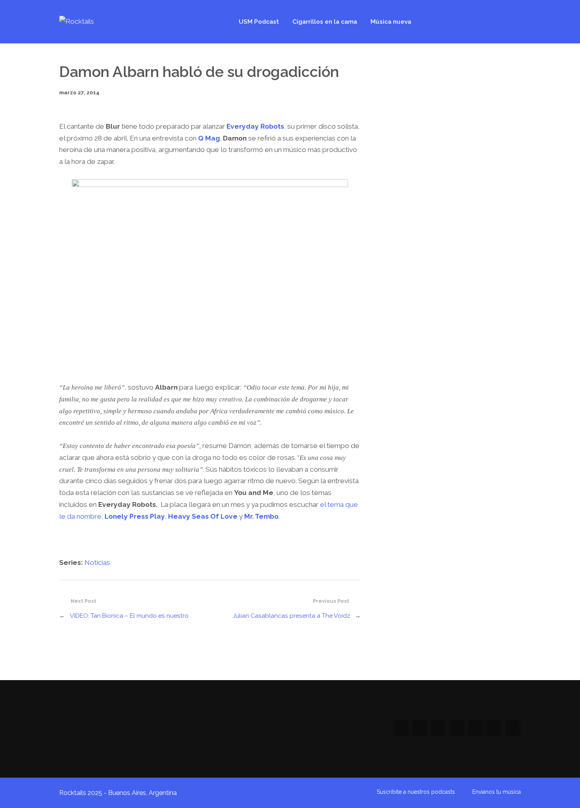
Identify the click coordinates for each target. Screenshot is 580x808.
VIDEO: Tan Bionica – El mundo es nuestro (129, 615)
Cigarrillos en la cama (324, 21)
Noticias (97, 562)
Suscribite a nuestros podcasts (416, 792)
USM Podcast (259, 21)
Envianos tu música (496, 792)
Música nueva (390, 21)
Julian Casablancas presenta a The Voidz (291, 615)
